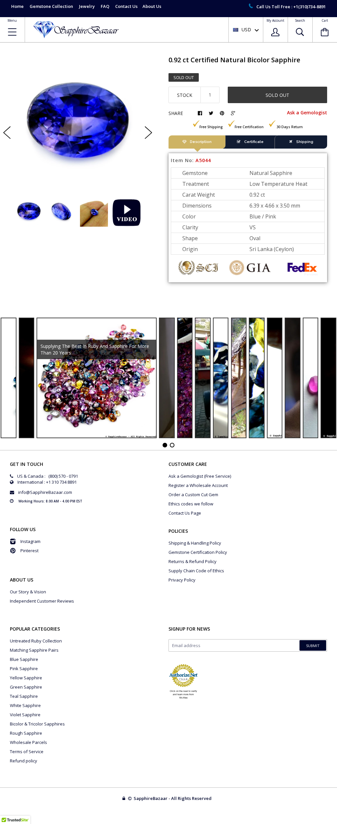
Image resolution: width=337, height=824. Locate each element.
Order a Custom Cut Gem (193, 494)
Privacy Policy (181, 580)
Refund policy (23, 761)
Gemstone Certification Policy (197, 552)
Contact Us (126, 6)
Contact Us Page (184, 513)
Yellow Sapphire (26, 678)
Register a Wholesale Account (198, 485)
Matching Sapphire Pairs (34, 650)
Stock (184, 95)
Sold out (277, 95)
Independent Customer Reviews (42, 601)
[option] (77, 127)
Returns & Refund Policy (192, 561)
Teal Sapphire (24, 696)
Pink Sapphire (24, 668)
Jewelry (87, 6)
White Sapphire (25, 705)
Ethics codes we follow (190, 504)
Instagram (30, 541)
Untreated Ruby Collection (36, 641)
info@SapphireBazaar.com (45, 492)
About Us (152, 6)
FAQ (105, 6)
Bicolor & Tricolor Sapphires (37, 724)
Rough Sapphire (26, 733)
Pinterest (29, 551)
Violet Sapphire (25, 715)
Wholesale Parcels (28, 742)
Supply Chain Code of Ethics (196, 571)
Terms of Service (26, 751)
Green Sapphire (26, 687)
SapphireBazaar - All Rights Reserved (173, 798)
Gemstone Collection (51, 6)
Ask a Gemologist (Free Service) (199, 476)
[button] (336, 822)
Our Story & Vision (28, 592)
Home (17, 6)
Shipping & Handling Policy (194, 543)
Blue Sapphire (24, 659)
